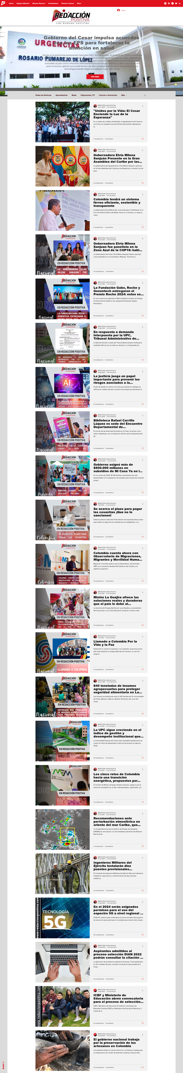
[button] (145, 95)
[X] (172, 3)
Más (123, 95)
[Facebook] (169, 3)
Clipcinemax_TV (88, 95)
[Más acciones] (143, 106)
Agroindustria (61, 95)
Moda (74, 95)
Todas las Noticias (43, 95)
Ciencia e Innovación (108, 95)
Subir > (3, 1065)
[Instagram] (165, 3)
